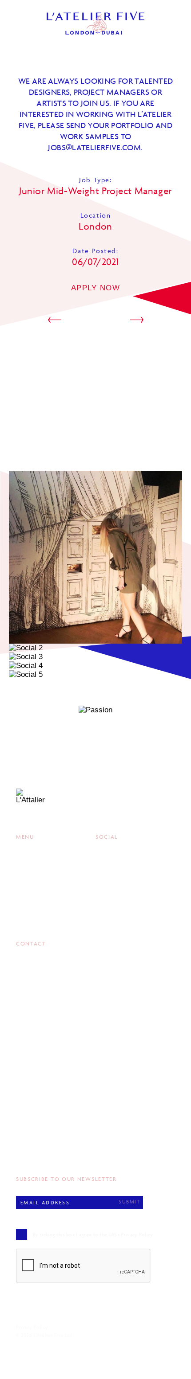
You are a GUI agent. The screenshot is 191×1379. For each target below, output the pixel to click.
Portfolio (33, 859)
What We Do (36, 882)
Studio (27, 894)
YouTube (110, 894)
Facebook (112, 870)
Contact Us (36, 905)
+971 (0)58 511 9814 (41, 1031)
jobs (94, 147)
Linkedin (110, 882)
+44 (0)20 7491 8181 (42, 1142)
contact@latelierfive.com (52, 1151)
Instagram (114, 859)
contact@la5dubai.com (48, 1040)
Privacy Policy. (137, 1234)
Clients (28, 870)
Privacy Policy (32, 1327)
